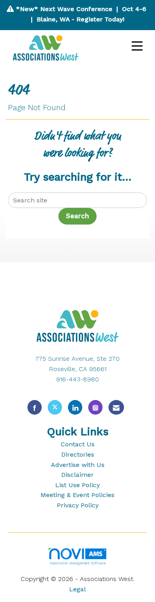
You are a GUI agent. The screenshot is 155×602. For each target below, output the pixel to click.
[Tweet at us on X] (55, 407)
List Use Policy (77, 485)
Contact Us (78, 444)
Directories (77, 454)
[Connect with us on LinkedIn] (75, 407)
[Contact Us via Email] (116, 407)
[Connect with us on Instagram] (95, 407)
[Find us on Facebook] (34, 407)
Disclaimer (77, 474)
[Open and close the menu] (116, 46)
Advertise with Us (78, 465)
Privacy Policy (78, 505)
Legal (77, 589)
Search (77, 216)
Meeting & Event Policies (77, 495)
